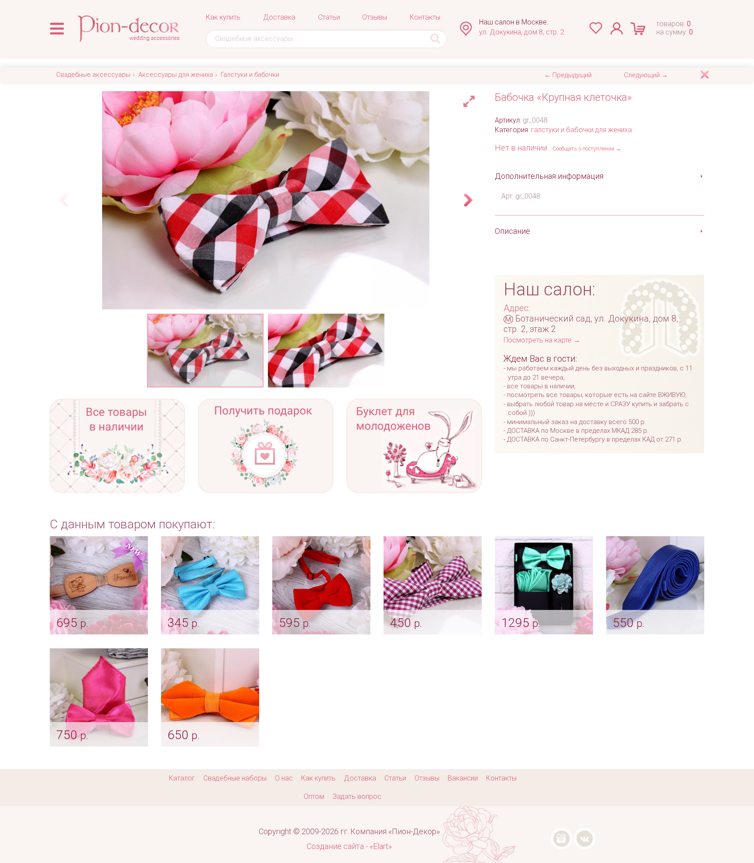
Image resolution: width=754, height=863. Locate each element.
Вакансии (463, 778)
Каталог (182, 778)
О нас (284, 778)
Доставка (279, 17)
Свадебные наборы (235, 778)
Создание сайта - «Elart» (349, 846)
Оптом (314, 796)
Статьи (329, 17)
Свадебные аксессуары (93, 75)
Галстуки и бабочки (250, 75)
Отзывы (374, 17)
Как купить (223, 17)
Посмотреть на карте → (542, 340)
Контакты (425, 17)
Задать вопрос (356, 796)
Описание (512, 231)
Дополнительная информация (549, 176)
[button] (470, 99)
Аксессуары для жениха (175, 75)
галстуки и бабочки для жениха (581, 130)
